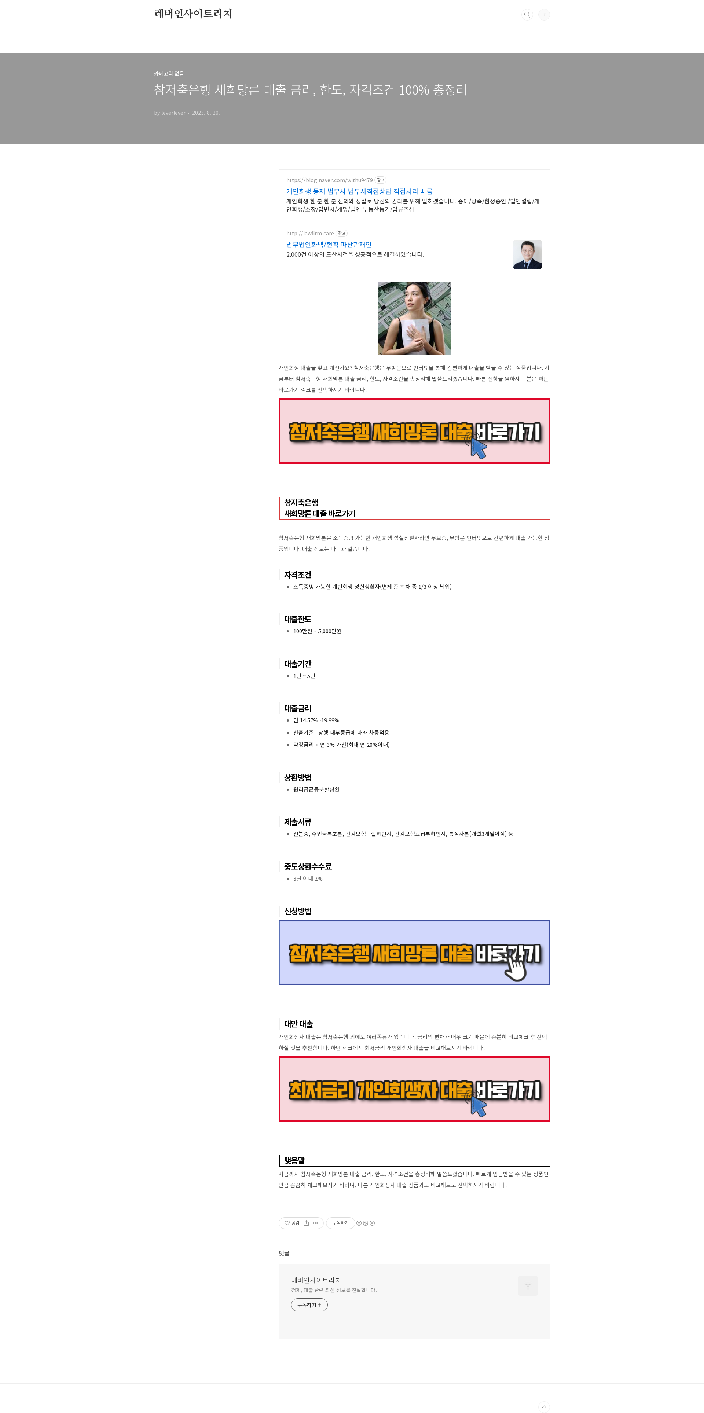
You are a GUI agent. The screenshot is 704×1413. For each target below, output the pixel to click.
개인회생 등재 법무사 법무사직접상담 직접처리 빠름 (359, 191)
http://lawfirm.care (310, 233)
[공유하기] (306, 1223)
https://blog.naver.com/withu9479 (329, 180)
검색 (527, 14)
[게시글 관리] (315, 1223)
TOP (544, 1407)
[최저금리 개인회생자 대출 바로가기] (414, 1060)
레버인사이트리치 (193, 14)
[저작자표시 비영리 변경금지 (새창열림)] (365, 1223)
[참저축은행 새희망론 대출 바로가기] (414, 401)
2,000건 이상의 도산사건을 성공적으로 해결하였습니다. (355, 254)
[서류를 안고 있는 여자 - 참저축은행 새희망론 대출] (414, 285)
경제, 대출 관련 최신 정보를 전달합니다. (334, 1289)
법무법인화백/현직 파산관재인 (329, 244)
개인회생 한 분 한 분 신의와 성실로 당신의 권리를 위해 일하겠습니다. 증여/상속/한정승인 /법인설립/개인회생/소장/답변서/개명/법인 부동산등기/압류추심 (413, 205)
